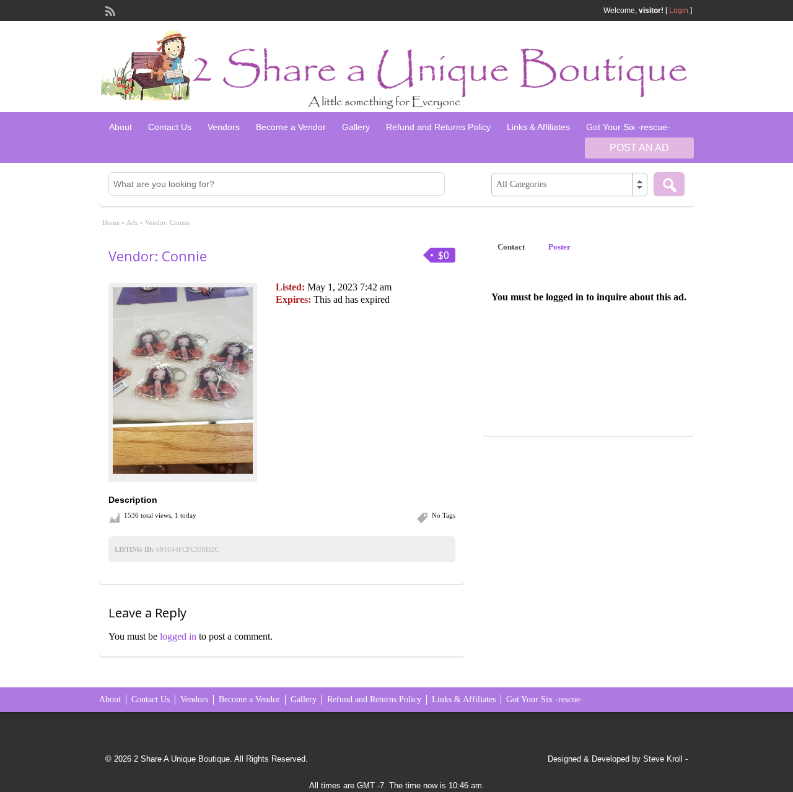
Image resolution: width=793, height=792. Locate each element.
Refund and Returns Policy (438, 127)
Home (111, 222)
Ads (132, 222)
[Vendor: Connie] (183, 380)
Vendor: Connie (157, 255)
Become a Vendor (291, 127)
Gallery (356, 127)
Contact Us (169, 127)
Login (678, 10)
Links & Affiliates (538, 127)
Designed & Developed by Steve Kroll (615, 759)
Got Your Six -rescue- (628, 127)
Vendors (224, 127)
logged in (178, 636)
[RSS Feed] (109, 10)
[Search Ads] (669, 184)
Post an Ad (639, 147)
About (120, 127)
